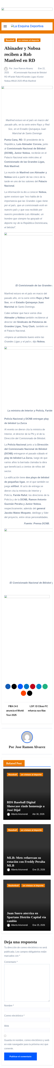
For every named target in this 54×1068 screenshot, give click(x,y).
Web (6, 1026)
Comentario (11, 962)
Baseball (10, 40)
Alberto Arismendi (19, 814)
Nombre (9, 1005)
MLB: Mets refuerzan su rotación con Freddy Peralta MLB (26, 861)
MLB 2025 (17, 81)
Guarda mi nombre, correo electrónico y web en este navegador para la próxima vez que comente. (26, 1044)
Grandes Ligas (29, 76)
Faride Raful (15, 76)
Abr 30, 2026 (38, 814)
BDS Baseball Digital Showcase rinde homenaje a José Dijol (25, 806)
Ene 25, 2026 (39, 869)
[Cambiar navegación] (5, 26)
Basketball (13, 885)
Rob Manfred (30, 81)
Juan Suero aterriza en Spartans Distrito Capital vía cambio (26, 917)
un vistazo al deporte (28, 40)
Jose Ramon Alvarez (23, 68)
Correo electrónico (14, 1015)
